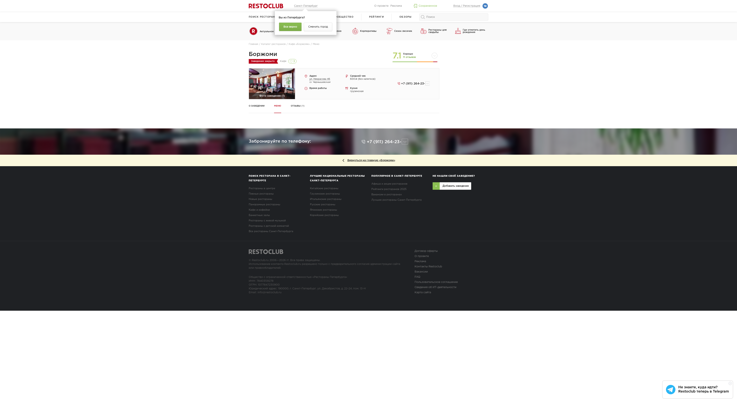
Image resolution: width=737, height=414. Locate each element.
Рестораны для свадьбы (437, 31)
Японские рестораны (323, 210)
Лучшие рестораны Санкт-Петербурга (396, 200)
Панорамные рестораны (264, 205)
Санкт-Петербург (306, 6)
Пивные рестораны (261, 194)
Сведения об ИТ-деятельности (435, 287)
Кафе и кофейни (259, 210)
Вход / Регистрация (466, 6)
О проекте (381, 6)
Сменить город (318, 27)
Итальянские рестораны (325, 199)
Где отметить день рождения (474, 31)
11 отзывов (409, 57)
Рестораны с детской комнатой (269, 226)
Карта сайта (423, 292)
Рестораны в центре (262, 188)
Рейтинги (376, 17)
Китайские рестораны (324, 188)
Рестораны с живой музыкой (267, 221)
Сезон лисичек (403, 31)
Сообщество (343, 17)
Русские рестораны (322, 205)
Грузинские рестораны (325, 194)
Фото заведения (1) (272, 96)
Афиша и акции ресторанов (389, 184)
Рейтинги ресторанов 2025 (389, 189)
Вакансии (421, 272)
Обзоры (405, 17)
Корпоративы (368, 31)
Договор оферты (426, 251)
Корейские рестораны (324, 215)
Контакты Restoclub (428, 266)
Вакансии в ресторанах (386, 195)
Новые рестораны (260, 199)
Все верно (290, 27)
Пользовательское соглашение (436, 282)
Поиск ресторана (263, 17)
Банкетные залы (259, 215)
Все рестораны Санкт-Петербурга (271, 231)
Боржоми (263, 54)
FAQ (417, 277)
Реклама (396, 6)
